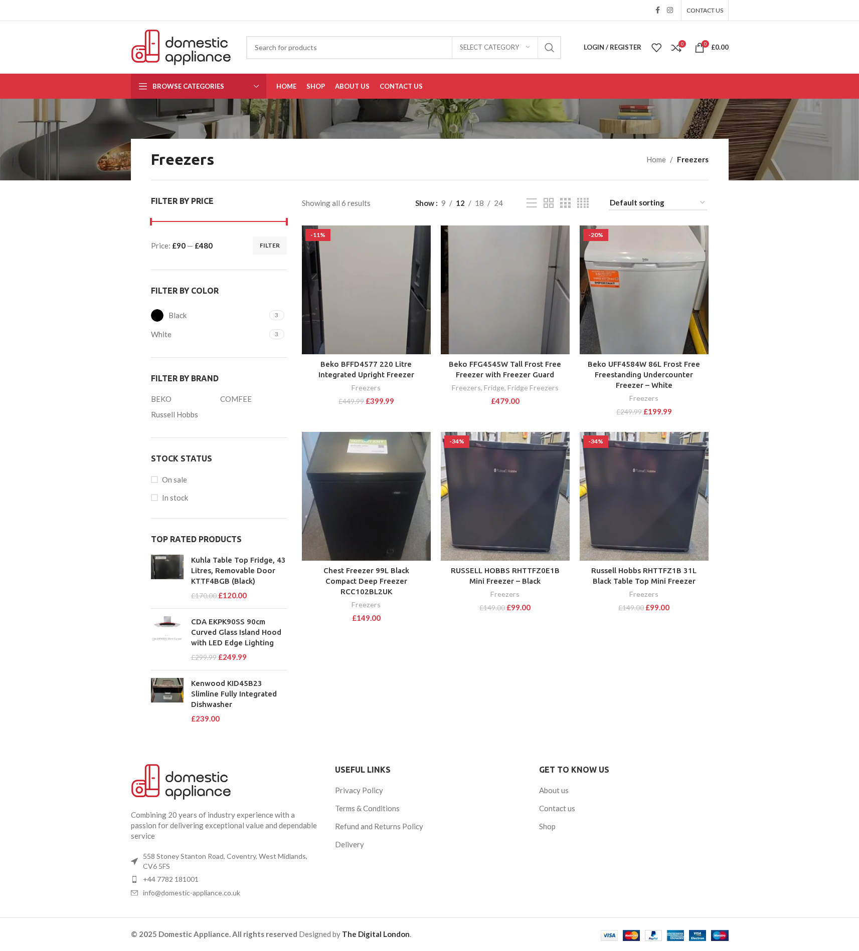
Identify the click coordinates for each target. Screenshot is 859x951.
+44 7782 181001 (171, 879)
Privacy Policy (359, 790)
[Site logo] (181, 46)
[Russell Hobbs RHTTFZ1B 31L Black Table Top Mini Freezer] (644, 496)
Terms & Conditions (367, 808)
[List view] (532, 203)
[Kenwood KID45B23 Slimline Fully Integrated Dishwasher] (167, 701)
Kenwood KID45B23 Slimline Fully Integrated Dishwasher (234, 693)
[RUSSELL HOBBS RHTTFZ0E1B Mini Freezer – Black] (505, 496)
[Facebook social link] (658, 10)
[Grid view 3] (565, 203)
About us (554, 790)
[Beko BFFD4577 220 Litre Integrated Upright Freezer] (366, 289)
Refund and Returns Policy (379, 826)
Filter (270, 245)
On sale (174, 479)
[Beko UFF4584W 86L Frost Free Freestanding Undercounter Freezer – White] (644, 289)
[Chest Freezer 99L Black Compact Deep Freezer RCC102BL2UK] (366, 496)
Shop (547, 826)
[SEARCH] (549, 47)
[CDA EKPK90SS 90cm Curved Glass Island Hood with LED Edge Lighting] (167, 639)
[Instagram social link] (670, 10)
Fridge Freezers (533, 387)
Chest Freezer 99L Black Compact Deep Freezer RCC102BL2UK (366, 581)
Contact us (557, 808)
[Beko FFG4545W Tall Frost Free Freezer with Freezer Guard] (505, 289)
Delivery (349, 844)
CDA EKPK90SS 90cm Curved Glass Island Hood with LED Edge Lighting (236, 632)
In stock (175, 497)
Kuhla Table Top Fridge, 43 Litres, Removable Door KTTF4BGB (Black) (238, 570)
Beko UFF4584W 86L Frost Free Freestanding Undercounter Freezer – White (644, 374)
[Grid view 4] (583, 203)
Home (656, 159)
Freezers (366, 387)
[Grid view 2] (549, 203)
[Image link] (181, 780)
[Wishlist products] (656, 48)
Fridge (494, 387)
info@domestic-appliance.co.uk (191, 892)
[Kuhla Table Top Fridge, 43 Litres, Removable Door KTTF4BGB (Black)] (167, 578)
